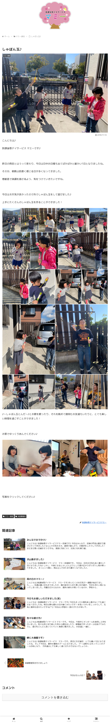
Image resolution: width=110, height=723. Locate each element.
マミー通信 (9, 516)
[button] (101, 497)
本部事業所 (22, 516)
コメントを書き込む (55, 697)
